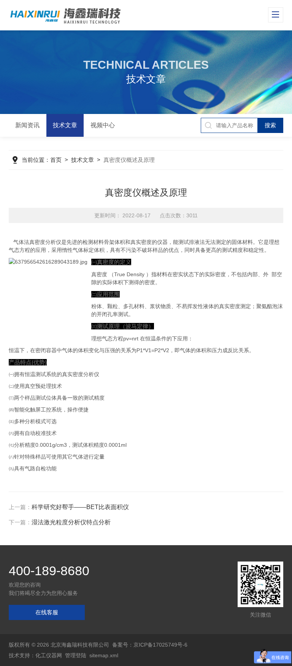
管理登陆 (75, 655)
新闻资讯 (27, 125)
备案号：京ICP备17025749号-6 (149, 645)
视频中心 (102, 125)
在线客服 (46, 612)
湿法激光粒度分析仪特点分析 (71, 522)
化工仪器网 (48, 655)
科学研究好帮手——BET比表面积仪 (80, 507)
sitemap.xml (103, 655)
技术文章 (65, 125)
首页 (56, 160)
